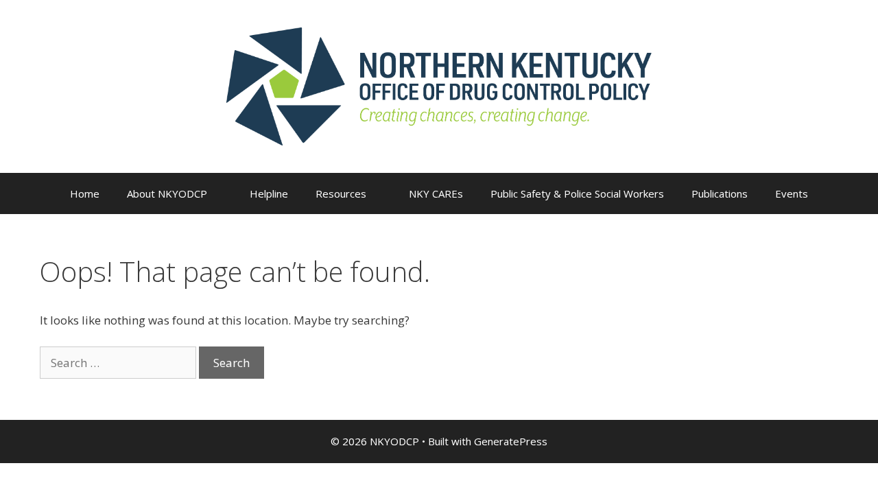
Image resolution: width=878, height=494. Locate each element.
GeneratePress (510, 441)
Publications (719, 193)
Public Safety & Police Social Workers (577, 193)
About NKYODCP (167, 193)
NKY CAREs (436, 193)
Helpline (269, 193)
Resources (341, 193)
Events (791, 193)
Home (84, 193)
